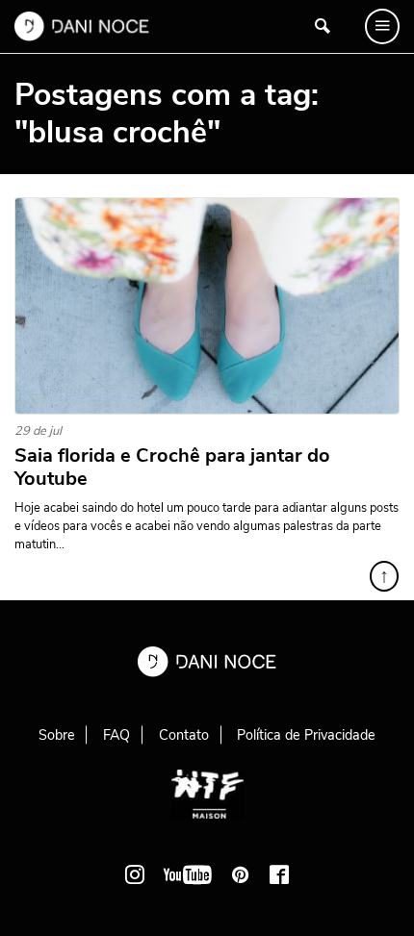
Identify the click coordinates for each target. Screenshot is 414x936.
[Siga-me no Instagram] (134, 874)
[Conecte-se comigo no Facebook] (279, 874)
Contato (184, 735)
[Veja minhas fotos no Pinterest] (240, 874)
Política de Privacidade (306, 735)
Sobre (57, 735)
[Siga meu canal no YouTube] (188, 874)
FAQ (116, 735)
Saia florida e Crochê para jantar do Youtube (172, 467)
